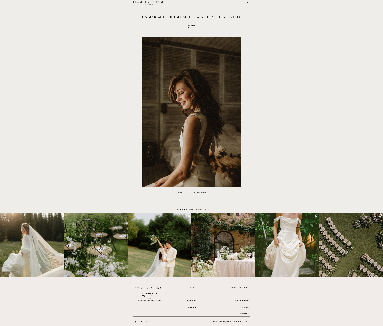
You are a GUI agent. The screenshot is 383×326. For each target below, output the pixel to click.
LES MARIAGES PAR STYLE (233, 3)
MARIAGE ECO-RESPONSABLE (240, 287)
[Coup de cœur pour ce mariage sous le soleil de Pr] (287, 245)
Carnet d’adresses (188, 3)
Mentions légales (242, 322)
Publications (191, 300)
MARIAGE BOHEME (243, 307)
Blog (175, 3)
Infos (218, 3)
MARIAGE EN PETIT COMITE (240, 294)
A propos (192, 287)
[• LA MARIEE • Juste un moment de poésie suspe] (32, 245)
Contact (191, 294)
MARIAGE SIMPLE (244, 314)
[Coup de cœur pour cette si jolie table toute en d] (223, 245)
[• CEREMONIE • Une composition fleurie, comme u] (96, 245)
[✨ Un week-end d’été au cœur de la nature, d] (159, 245)
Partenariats (191, 307)
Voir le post (181, 192)
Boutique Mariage (205, 3)
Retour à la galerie (199, 192)
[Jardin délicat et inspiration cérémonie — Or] (351, 245)
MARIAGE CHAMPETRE (242, 300)
